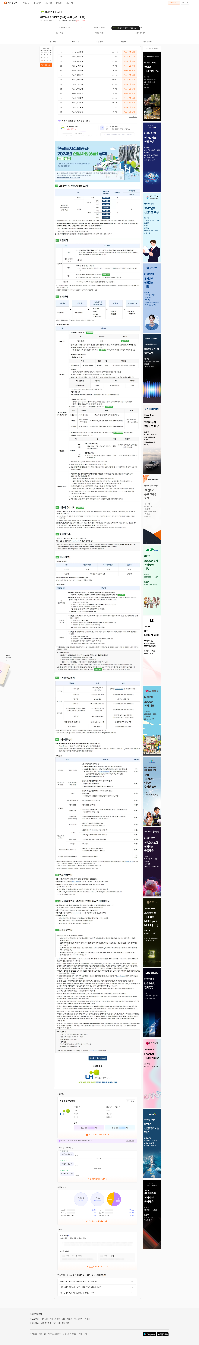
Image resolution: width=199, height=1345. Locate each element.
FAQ (80, 1334)
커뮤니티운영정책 (69, 1334)
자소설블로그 (55, 1319)
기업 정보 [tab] (99, 42)
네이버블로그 (67, 1319)
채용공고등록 (46, 1323)
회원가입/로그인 (174, 3)
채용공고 (26, 3)
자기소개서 (37, 3)
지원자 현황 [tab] (147, 42)
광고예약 (56, 1323)
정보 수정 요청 (130, 1141)
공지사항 (44, 1319)
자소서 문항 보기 (129, 52)
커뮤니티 (69, 3)
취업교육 (59, 3)
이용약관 (42, 1334)
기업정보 (48, 3)
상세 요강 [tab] (75, 42)
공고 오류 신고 (133, 117)
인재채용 (33, 1334)
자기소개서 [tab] (52, 42)
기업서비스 (185, 2)
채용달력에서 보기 (46, 65)
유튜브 (87, 1319)
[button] (78, 130)
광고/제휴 (65, 1323)
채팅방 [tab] (123, 42)
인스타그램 (78, 1319)
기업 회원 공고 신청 (151, 48)
